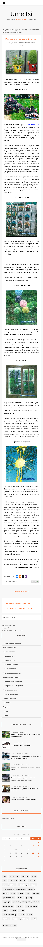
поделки (36, 893)
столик (29, 915)
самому (36, 902)
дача (4, 880)
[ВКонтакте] (29, 3)
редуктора (6, 902)
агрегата (25, 876)
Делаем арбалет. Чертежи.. (21, 745)
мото (13, 893)
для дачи (32, 880)
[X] (23, 576)
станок (21, 910)
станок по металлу (9, 915)
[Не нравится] (32, 581)
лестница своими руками (24, 889)
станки (13, 910)
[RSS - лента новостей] (37, 3)
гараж (34, 876)
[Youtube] (34, 3)
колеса (12, 885)
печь (27, 893)
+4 (35, 582)
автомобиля (14, 876)
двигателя (13, 880)
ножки (20, 893)
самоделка (26, 902)
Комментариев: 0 (12, 581)
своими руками (8, 906)
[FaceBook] (31, 3)
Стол (4, 876)
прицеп (20, 898)
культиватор (7, 889)
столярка (6, 919)
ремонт (16, 902)
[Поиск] (40, 2)
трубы (34, 919)
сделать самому (31, 906)
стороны (16, 919)
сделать (19, 906)
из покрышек (33, 125)
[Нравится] (37, 581)
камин (5, 885)
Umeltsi (21, 13)
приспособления (8, 898)
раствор (29, 898)
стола (22, 915)
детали (22, 880)
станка (5, 910)
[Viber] (26, 576)
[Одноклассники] (20, 576)
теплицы (25, 919)
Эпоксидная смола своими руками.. (23, 799)
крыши (33, 885)
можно (5, 893)
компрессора (23, 885)
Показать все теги (9, 926)
